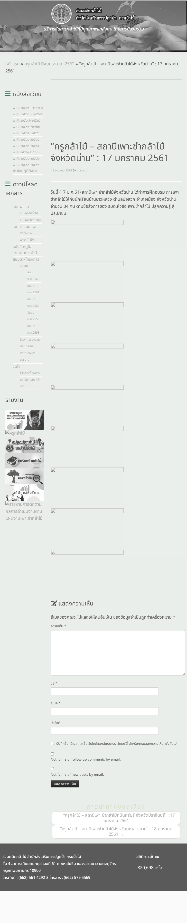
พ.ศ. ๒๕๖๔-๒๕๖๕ (26, 139)
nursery (81, 170)
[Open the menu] (179, 43)
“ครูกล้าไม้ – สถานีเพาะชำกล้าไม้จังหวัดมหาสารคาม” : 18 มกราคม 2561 (116, 832)
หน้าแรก (12, 64)
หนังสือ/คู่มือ (22, 247)
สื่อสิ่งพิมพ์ (26, 233)
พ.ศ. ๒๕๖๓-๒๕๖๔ (26, 146)
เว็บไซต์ (55, 722)
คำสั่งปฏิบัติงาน (25, 171)
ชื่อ (54, 683)
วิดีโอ (16, 366)
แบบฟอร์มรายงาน (30, 220)
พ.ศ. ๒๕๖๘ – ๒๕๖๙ (27, 114)
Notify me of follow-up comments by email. (86, 759)
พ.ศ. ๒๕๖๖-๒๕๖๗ (26, 127)
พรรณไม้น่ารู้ (27, 240)
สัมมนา (24, 266)
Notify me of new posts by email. (77, 774)
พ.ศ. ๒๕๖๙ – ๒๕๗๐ (28, 108)
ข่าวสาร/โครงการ (30, 373)
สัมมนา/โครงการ (26, 259)
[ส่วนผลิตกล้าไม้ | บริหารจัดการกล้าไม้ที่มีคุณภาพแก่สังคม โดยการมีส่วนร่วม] (93, 14)
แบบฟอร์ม (21, 207)
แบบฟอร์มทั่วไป (29, 213)
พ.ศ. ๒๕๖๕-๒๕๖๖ (26, 133)
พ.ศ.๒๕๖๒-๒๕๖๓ (26, 152)
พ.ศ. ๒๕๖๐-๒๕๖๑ (26, 165)
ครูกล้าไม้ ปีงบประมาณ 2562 (49, 64)
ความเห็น (58, 626)
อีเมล (56, 703)
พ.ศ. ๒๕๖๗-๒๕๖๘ (26, 120)
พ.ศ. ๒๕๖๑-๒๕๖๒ (26, 158)
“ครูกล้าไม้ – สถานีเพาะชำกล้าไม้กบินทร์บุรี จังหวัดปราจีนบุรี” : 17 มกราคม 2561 (116, 818)
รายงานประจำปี (25, 253)
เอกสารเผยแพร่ (25, 227)
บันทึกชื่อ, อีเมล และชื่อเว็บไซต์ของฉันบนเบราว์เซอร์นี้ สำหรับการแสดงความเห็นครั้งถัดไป (116, 743)
